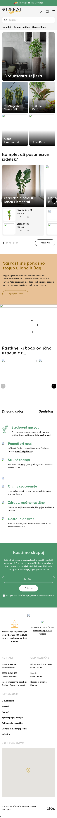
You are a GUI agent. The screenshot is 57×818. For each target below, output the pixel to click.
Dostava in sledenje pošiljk (14, 728)
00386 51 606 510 (9, 664)
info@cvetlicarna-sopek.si (14, 681)
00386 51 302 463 (9, 673)
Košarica (6, 734)
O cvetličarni (8, 700)
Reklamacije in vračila (12, 723)
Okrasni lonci (39, 27)
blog (23, 464)
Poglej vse (45, 242)
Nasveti (5, 706)
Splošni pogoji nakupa (12, 717)
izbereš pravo (43, 435)
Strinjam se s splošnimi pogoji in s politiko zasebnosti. (30, 595)
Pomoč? (5, 712)
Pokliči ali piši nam (23, 451)
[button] (3, 200)
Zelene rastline (22, 27)
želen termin (19, 491)
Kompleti (7, 27)
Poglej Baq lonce (15, 293)
